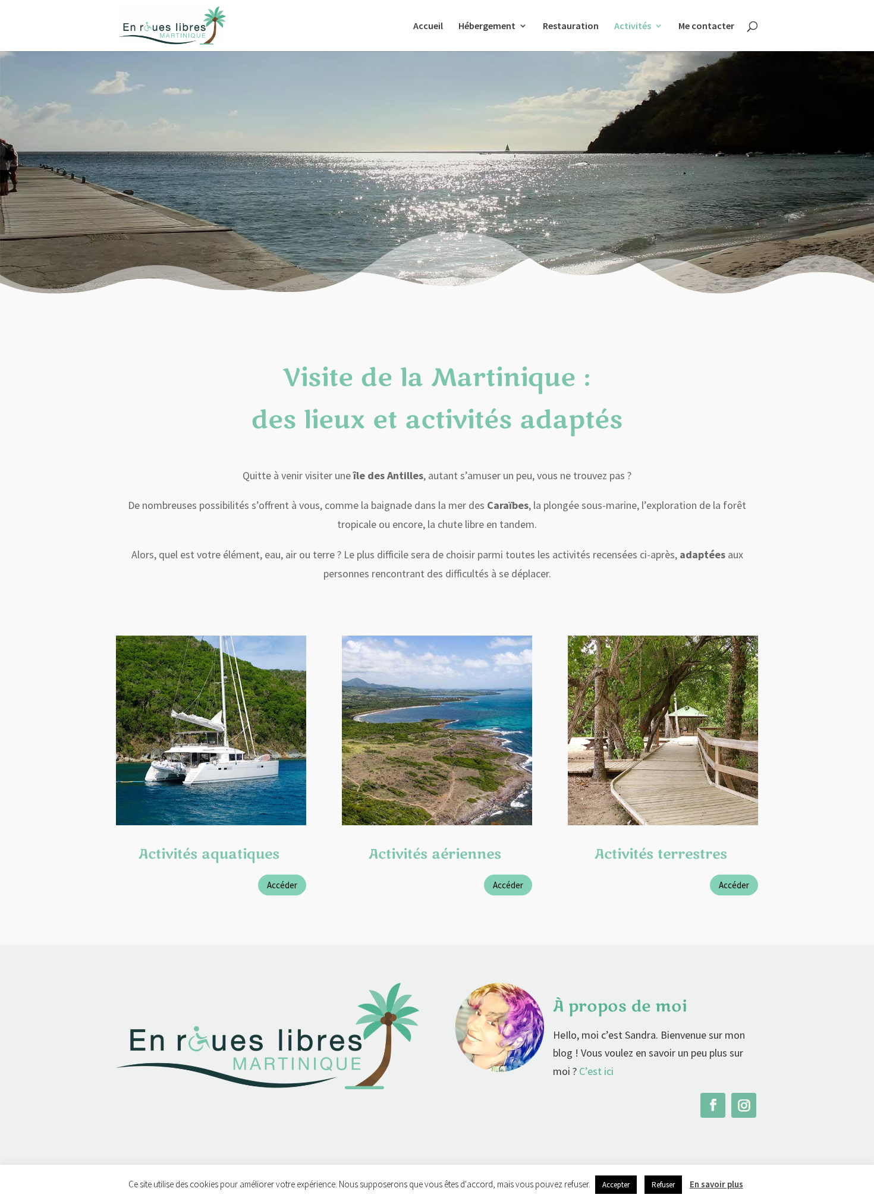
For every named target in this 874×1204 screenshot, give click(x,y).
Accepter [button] (616, 1185)
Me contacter (706, 26)
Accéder (282, 885)
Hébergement (486, 26)
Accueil (428, 26)
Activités (632, 26)
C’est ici (596, 1071)
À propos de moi (620, 1006)
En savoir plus (716, 1184)
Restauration (571, 26)
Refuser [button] (663, 1185)
